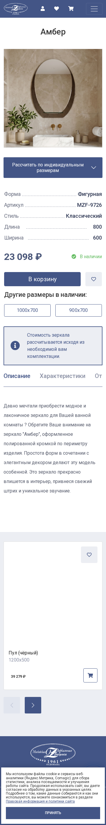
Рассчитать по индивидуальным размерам (48, 167)
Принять (53, 813)
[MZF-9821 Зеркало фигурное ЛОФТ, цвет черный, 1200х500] (53, 591)
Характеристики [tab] (62, 375)
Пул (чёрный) (23, 653)
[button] (33, 705)
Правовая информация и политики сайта (40, 801)
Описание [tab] (17, 375)
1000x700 (27, 310)
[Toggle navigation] (94, 9)
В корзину (42, 279)
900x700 (78, 310)
